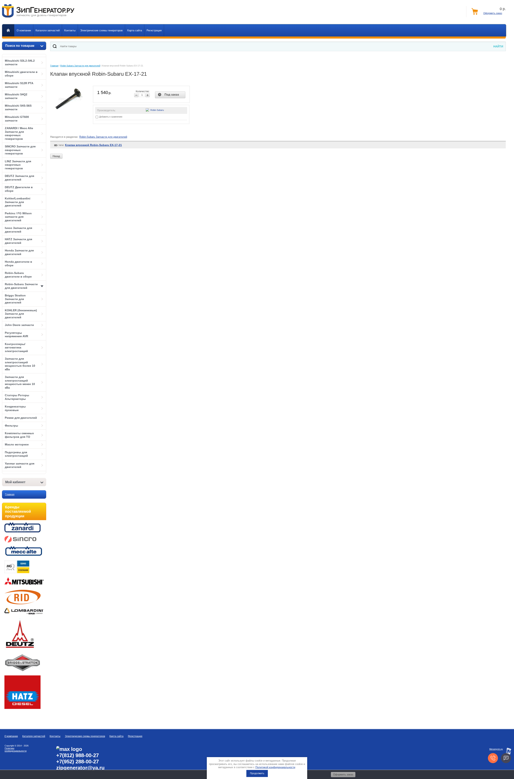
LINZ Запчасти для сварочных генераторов (18, 165)
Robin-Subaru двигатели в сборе (18, 274)
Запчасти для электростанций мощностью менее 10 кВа (20, 382)
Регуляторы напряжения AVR (16, 334)
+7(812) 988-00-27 (77, 755)
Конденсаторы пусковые (15, 408)
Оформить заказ (492, 13)
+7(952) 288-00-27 (77, 762)
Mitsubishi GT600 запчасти (17, 118)
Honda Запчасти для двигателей (19, 252)
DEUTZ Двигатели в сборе (19, 189)
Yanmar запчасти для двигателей (19, 465)
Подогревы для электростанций (16, 454)
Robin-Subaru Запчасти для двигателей (21, 286)
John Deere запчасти (19, 325)
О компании (11, 736)
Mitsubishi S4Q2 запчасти (16, 96)
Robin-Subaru (157, 110)
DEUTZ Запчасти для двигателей (19, 177)
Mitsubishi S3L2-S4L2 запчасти (20, 62)
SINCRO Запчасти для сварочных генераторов (20, 150)
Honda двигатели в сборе (18, 263)
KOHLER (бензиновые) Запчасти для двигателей (21, 314)
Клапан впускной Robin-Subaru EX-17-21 (93, 145)
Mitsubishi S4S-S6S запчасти (18, 107)
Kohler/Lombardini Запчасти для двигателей (17, 202)
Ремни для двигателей (21, 417)
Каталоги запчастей (33, 736)
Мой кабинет (15, 482)
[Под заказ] (170, 94)
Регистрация (135, 736)
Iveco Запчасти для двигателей (18, 229)
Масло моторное (17, 444)
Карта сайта (116, 736)
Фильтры (11, 425)
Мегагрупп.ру (496, 749)
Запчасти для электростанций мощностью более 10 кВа (20, 364)
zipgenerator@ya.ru (80, 768)
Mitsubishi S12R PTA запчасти (19, 85)
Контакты (55, 736)
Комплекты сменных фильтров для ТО (19, 435)
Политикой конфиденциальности (275, 767)
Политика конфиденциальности (16, 749)
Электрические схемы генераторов (85, 736)
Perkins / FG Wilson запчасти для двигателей (18, 217)
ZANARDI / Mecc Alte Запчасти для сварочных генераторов (19, 133)
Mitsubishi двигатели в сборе (21, 73)
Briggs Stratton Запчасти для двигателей (15, 299)
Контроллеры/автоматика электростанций (16, 347)
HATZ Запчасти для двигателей (18, 241)
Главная (9, 494)
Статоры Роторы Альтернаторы (17, 397)
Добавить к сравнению (110, 116)
